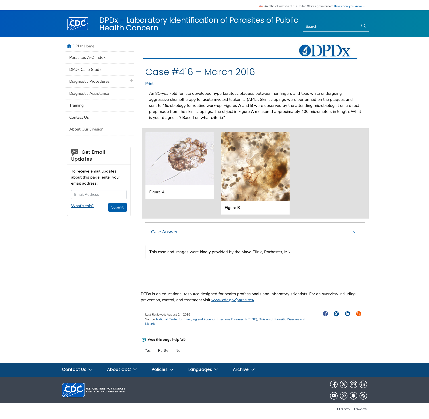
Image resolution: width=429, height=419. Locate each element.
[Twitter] (343, 384)
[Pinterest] (343, 396)
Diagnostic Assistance (89, 93)
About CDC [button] (119, 369)
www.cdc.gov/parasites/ (232, 300)
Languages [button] (200, 369)
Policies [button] (160, 369)
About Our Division (86, 129)
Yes (148, 350)
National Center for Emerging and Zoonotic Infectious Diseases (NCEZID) (206, 319)
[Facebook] (334, 384)
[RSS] (363, 396)
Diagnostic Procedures (89, 81)
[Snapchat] (353, 396)
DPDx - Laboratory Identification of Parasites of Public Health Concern (198, 24)
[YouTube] (334, 396)
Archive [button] (241, 369)
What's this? (82, 205)
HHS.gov (343, 409)
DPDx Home (83, 46)
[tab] (255, 231)
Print (149, 83)
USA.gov (360, 409)
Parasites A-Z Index (87, 57)
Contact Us (79, 117)
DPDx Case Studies (87, 69)
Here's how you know (348, 6)
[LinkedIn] (363, 384)
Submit (117, 207)
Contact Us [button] (74, 369)
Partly (163, 350)
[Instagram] (353, 384)
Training (76, 105)
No (177, 350)
